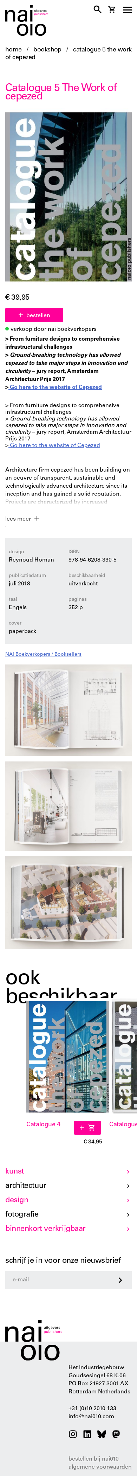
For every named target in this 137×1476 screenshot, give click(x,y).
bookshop (47, 50)
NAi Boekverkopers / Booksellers (43, 654)
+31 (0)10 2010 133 (92, 1409)
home (13, 50)
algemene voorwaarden (100, 1467)
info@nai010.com (91, 1417)
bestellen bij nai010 (93, 1459)
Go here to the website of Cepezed (55, 387)
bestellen (38, 316)
